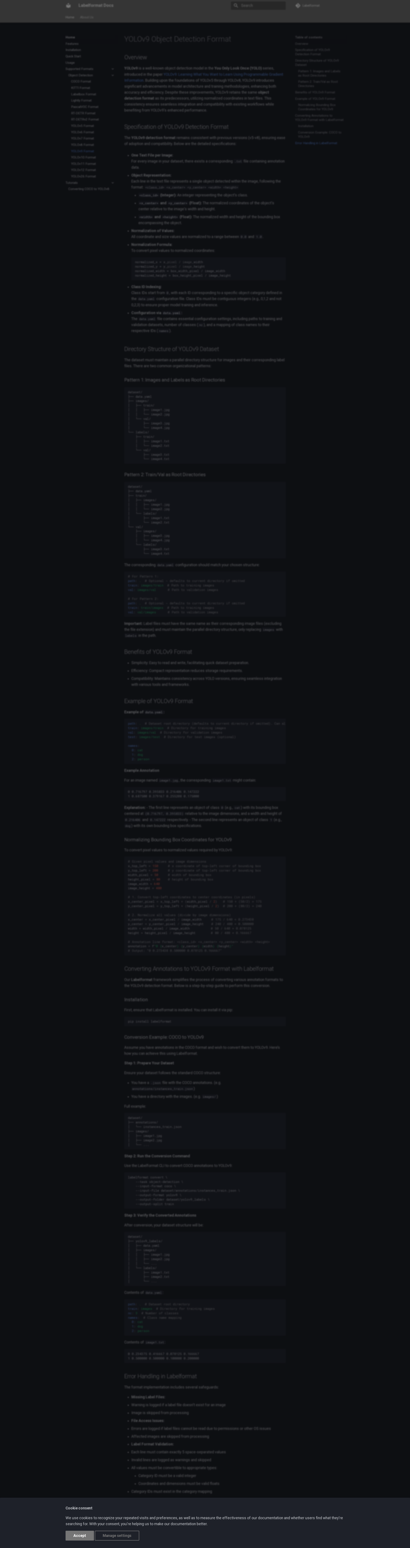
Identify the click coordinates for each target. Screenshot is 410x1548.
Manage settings (117, 1535)
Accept (79, 1535)
